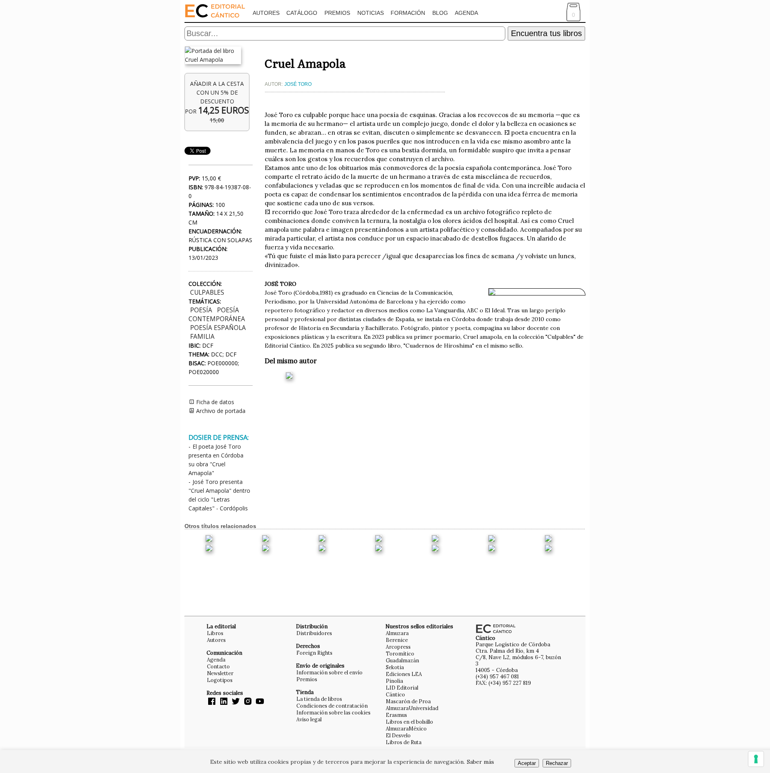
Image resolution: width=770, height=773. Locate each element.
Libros (215, 633)
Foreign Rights (314, 653)
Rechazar (557, 763)
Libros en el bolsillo (409, 721)
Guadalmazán (402, 660)
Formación (408, 13)
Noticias (370, 13)
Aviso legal (309, 719)
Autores (266, 13)
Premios (337, 13)
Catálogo (301, 13)
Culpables (207, 292)
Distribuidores (314, 633)
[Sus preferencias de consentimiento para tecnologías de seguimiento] (756, 759)
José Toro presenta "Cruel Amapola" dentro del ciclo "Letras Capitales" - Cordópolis (219, 495)
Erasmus (396, 715)
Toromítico (400, 653)
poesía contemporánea (216, 314)
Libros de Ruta (403, 742)
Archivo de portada (220, 411)
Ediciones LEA (404, 674)
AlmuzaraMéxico (406, 728)
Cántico (395, 694)
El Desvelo (398, 735)
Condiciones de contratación (332, 705)
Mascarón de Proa (408, 701)
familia (202, 336)
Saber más (480, 761)
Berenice (397, 640)
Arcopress (398, 646)
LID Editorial (402, 687)
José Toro (298, 84)
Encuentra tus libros (546, 33)
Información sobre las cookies (333, 712)
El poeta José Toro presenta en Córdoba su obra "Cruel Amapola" (215, 460)
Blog (440, 13)
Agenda (466, 13)
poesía (201, 310)
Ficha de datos (214, 402)
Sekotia (395, 667)
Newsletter (220, 673)
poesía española (218, 328)
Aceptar (527, 763)
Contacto (218, 666)
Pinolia (394, 681)
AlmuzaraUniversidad (412, 708)
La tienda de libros (319, 699)
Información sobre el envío (329, 672)
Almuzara (397, 633)
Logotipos (220, 680)
